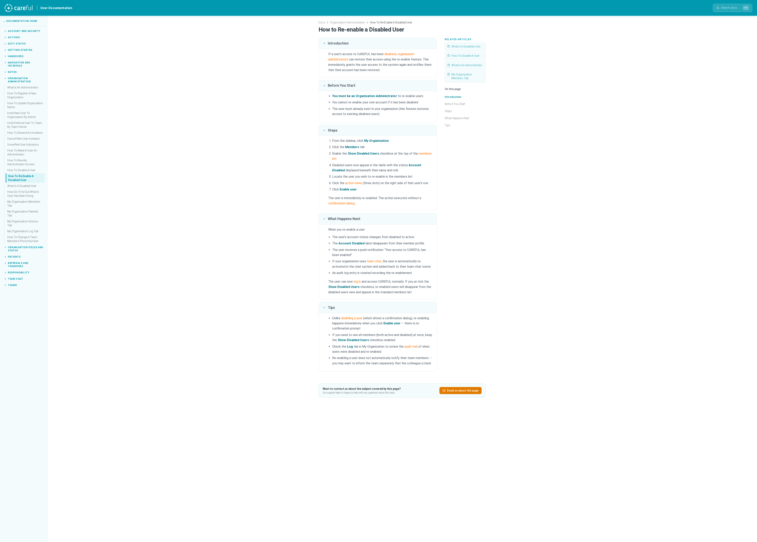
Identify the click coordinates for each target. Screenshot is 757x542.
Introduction (453, 96)
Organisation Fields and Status (25, 249)
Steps (448, 111)
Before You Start (455, 104)
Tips (447, 125)
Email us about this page (462, 390)
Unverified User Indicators (23, 144)
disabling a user (351, 318)
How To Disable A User (21, 170)
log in (357, 281)
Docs (322, 22)
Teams (12, 285)
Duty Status (17, 43)
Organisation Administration (19, 80)
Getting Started (20, 50)
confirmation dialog (341, 203)
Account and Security (24, 31)
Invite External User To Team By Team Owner (24, 124)
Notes (12, 72)
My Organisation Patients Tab (22, 213)
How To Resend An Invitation (25, 132)
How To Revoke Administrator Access (20, 162)
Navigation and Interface (19, 64)
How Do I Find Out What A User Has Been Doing (23, 193)
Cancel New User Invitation (23, 138)
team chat (374, 261)
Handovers (15, 56)
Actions (14, 37)
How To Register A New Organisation (21, 95)
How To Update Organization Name (25, 105)
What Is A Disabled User (21, 185)
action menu (353, 183)
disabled (390, 54)
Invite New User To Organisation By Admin (21, 115)
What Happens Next (457, 118)
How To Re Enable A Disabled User (21, 178)
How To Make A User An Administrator (22, 152)
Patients (14, 256)
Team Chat (15, 278)
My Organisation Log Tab (22, 231)
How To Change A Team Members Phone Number (22, 239)
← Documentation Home (20, 21)
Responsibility (18, 272)
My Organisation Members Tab (23, 203)
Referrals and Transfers (18, 265)
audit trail (411, 346)
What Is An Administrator (22, 87)
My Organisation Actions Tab (22, 223)
